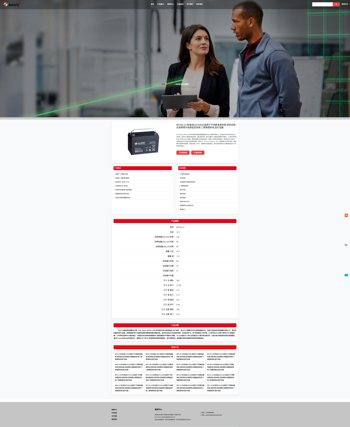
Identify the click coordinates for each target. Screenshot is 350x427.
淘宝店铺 (184, 152)
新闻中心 (170, 4)
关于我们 (190, 4)
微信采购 (198, 152)
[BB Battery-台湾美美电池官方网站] (12, 4)
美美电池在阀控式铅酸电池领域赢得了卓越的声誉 (168, 414)
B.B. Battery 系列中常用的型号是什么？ (165, 417)
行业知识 (180, 4)
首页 (152, 4)
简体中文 (345, 4)
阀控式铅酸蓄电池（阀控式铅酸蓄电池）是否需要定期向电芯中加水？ (173, 419)
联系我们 (199, 4)
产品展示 (160, 4)
